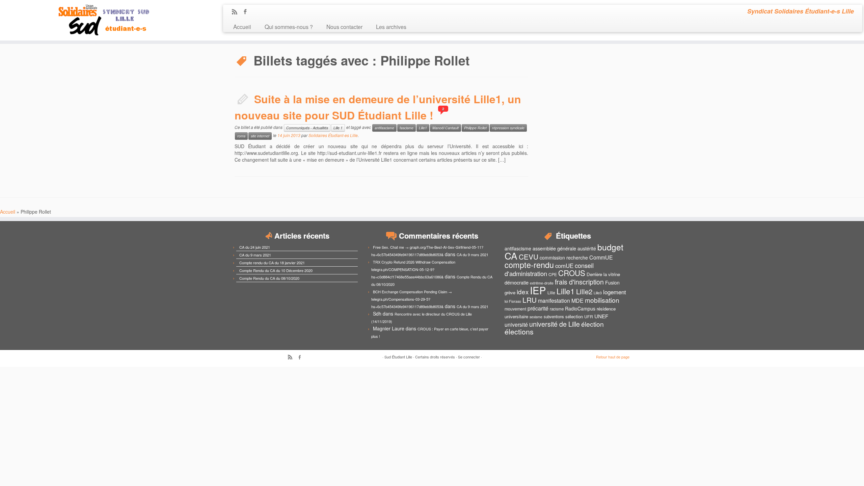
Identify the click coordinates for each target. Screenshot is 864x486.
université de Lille (554, 324)
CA (511, 255)
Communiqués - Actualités (307, 127)
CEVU (528, 256)
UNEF (601, 316)
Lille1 (423, 127)
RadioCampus (580, 308)
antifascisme (384, 127)
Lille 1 (338, 127)
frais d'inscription (579, 282)
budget (610, 247)
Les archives (391, 26)
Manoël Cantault (445, 127)
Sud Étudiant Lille (398, 356)
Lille (551, 293)
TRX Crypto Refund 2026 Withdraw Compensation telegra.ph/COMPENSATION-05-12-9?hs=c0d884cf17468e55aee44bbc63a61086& (413, 269)
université (516, 324)
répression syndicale (508, 127)
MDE (577, 300)
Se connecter (469, 356)
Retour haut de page (612, 356)
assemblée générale (554, 248)
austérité (586, 248)
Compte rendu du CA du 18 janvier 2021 (272, 262)
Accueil (242, 26)
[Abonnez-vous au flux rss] (237, 12)
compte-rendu (529, 264)
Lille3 (598, 292)
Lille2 (584, 291)
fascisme (406, 127)
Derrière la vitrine (603, 274)
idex (523, 291)
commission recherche (564, 257)
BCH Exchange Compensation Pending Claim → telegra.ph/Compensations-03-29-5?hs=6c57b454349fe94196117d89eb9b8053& (411, 299)
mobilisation (602, 300)
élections (519, 331)
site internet (260, 135)
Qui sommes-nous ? (289, 26)
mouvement (515, 309)
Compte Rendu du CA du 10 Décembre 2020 (276, 270)
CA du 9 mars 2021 (255, 255)
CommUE (601, 257)
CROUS (571, 272)
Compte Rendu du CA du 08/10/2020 (269, 278)
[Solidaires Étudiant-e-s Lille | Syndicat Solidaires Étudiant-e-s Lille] (99, 20)
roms (241, 135)
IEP (538, 290)
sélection (574, 316)
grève (510, 292)
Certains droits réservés (435, 356)
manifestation (554, 300)
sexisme (536, 316)
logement (614, 292)
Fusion (612, 282)
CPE (552, 274)
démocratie (517, 282)
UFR (588, 317)
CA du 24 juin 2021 (254, 247)
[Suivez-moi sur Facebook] (247, 12)
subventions (554, 316)
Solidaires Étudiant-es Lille (333, 135)
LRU (529, 300)
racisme (557, 309)
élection (592, 324)
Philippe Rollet (475, 127)
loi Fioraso (513, 301)
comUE (564, 266)
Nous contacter (344, 26)
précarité (538, 308)
